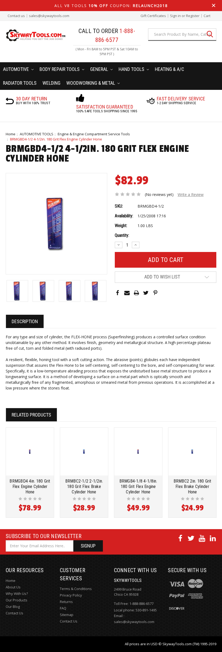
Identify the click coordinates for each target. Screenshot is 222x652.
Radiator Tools (20, 83)
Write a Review (191, 194)
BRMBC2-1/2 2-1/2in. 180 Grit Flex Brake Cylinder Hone (84, 486)
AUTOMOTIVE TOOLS (36, 134)
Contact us (16, 16)
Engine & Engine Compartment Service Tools (94, 134)
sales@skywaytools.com (49, 16)
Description (25, 321)
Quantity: (122, 235)
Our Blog (13, 606)
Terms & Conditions (76, 588)
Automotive (16, 69)
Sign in (175, 16)
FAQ (63, 608)
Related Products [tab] (31, 415)
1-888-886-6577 (141, 603)
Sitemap (66, 614)
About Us (13, 587)
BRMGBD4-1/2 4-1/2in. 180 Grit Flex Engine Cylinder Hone (56, 139)
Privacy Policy (71, 595)
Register (193, 16)
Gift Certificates (153, 16)
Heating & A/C (169, 69)
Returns (66, 601)
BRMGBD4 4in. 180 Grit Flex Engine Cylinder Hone (29, 486)
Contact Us (14, 613)
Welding (51, 83)
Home (10, 134)
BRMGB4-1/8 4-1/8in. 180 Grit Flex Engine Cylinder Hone (138, 486)
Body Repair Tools (60, 69)
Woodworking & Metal (91, 83)
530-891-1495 (146, 610)
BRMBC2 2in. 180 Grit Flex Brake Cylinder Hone (192, 486)
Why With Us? (17, 593)
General (99, 69)
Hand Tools (132, 69)
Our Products (16, 600)
